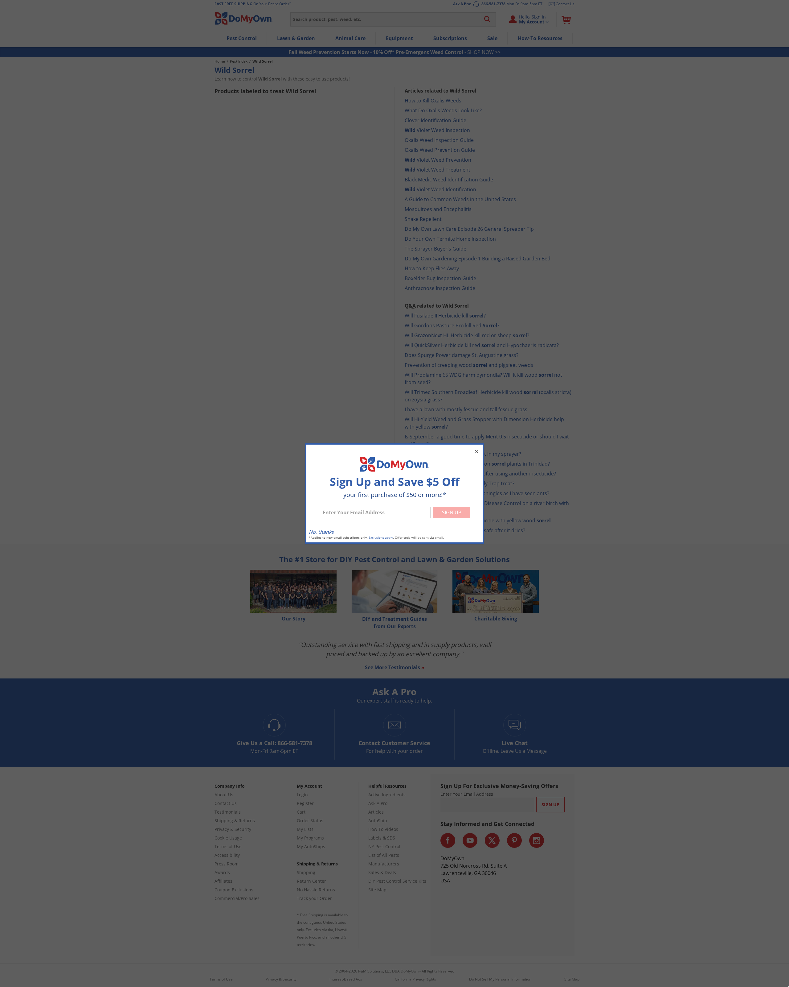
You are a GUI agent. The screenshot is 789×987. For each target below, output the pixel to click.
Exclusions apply (381, 538)
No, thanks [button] (321, 532)
